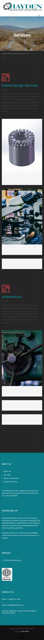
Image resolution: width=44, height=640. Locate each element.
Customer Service (10, 482)
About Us (7, 471)
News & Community (11, 478)
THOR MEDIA (25, 631)
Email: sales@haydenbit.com (12, 605)
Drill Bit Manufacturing (12, 560)
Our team (7, 475)
